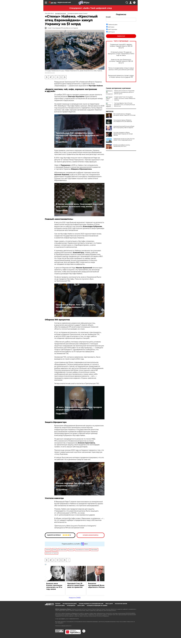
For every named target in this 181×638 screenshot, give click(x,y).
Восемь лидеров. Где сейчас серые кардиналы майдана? (74, 484)
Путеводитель (71, 605)
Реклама (57, 603)
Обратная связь (60, 605)
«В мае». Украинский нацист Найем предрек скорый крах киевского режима (79, 408)
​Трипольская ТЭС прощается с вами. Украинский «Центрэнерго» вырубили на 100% (77, 135)
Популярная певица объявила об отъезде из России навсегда (123, 120)
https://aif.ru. (60, 623)
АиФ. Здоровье (112, 29)
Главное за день (112, 24)
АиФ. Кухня (111, 32)
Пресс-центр (109, 603)
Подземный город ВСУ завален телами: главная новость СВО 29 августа (121, 46)
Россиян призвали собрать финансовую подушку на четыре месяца (123, 134)
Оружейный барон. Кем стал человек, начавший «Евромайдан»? (75, 306)
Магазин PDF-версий (121, 603)
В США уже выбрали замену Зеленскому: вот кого (122, 145)
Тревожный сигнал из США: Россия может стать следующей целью (124, 139)
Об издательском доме (70, 603)
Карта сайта (81, 605)
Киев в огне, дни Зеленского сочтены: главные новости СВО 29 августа (121, 61)
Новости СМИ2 (75, 598)
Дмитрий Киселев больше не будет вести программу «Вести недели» (124, 127)
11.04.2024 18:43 (49, 13)
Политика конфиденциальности (63, 625)
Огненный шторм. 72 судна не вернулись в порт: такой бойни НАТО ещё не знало (121, 53)
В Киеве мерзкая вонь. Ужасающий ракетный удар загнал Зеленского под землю (79, 205)
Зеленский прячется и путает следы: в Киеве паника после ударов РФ (121, 76)
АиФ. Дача (111, 27)
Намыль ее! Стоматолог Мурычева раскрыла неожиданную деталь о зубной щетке (124, 92)
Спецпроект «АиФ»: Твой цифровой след (90, 8)
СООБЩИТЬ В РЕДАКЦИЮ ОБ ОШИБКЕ (97, 605)
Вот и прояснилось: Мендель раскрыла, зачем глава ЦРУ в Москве (124, 114)
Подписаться (121, 36)
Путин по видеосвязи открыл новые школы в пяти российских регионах (121, 68)
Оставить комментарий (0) (90, 535)
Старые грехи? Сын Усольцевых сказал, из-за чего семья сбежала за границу (124, 98)
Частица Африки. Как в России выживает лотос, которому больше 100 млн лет (124, 104)
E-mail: (108, 17)
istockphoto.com (50, 72)
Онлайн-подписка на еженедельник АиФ (91, 603)
